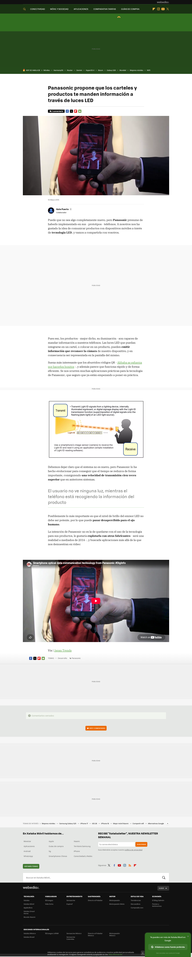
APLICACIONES (81, 8)
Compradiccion (137, 907)
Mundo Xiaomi (29, 917)
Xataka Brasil (29, 937)
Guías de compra (56, 846)
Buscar (163, 877)
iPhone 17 (84, 823)
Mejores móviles (136, 70)
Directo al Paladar (95, 900)
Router (70, 70)
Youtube (163, 9)
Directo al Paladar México (95, 934)
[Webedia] (163, 2)
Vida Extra (49, 904)
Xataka (26, 900)
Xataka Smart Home (29, 912)
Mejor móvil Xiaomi (121, 823)
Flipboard (153, 9)
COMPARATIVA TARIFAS (104, 8)
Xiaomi (77, 841)
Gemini (79, 70)
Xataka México (30, 933)
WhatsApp (28, 856)
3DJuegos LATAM (52, 933)
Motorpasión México (114, 934)
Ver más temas (31, 866)
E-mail (79, 111)
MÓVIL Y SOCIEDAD (59, 8)
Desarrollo (62, 658)
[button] (64, 209)
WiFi (148, 70)
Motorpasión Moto (116, 904)
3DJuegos (49, 900)
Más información (115, 954)
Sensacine (70, 900)
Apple (51, 841)
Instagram (158, 9)
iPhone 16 (105, 823)
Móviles (46, 70)
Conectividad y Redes (83, 856)
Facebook (67, 111)
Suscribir (141, 844)
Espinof (69, 904)
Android (27, 851)
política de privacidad (133, 850)
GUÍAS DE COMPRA (130, 8)
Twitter (167, 9)
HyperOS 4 (90, 70)
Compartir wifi (138, 823)
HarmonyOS (58, 70)
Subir (161, 888)
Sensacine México (74, 933)
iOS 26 (94, 823)
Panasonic (76, 658)
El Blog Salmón (158, 900)
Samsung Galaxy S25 (68, 823)
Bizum (100, 70)
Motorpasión (114, 900)
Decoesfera (135, 904)
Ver (97, 728)
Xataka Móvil (29, 904)
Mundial (123, 70)
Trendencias (136, 900)
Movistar (27, 841)
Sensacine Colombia (70, 938)
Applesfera (28, 907)
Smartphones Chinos (58, 856)
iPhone (77, 851)
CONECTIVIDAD (37, 8)
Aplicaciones (29, 846)
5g (50, 851)
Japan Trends (63, 650)
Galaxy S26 (111, 70)
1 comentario (57, 111)
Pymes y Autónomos (157, 905)
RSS (130, 865)
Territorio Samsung (82, 846)
